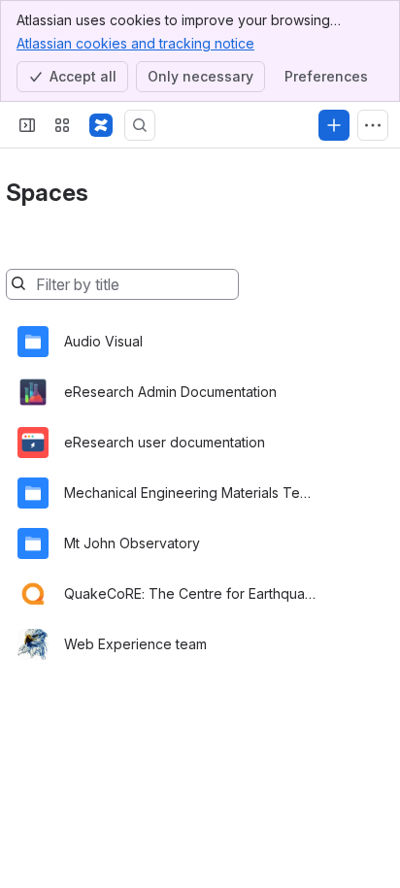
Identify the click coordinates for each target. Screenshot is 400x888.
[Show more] (372, 125)
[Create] (334, 125)
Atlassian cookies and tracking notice (135, 43)
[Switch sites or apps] (62, 125)
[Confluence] (101, 125)
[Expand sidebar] (27, 125)
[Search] (139, 125)
